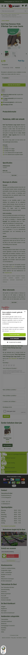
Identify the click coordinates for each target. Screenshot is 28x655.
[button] (14, 342)
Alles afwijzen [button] (14, 338)
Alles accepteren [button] (15, 334)
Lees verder (12, 331)
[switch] (3, 653)
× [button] (24, 311)
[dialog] (14, 327)
